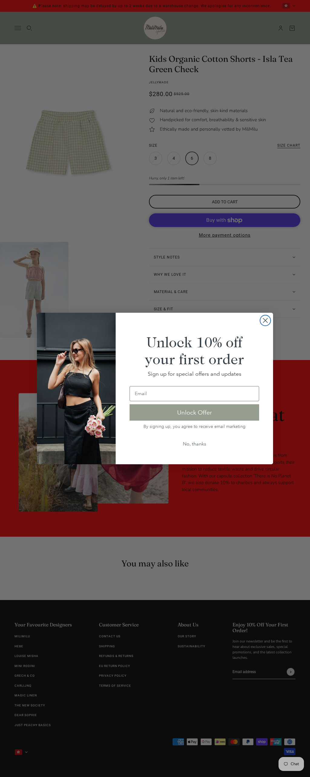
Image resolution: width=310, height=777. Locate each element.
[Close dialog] (265, 320)
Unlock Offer (194, 412)
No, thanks (194, 444)
